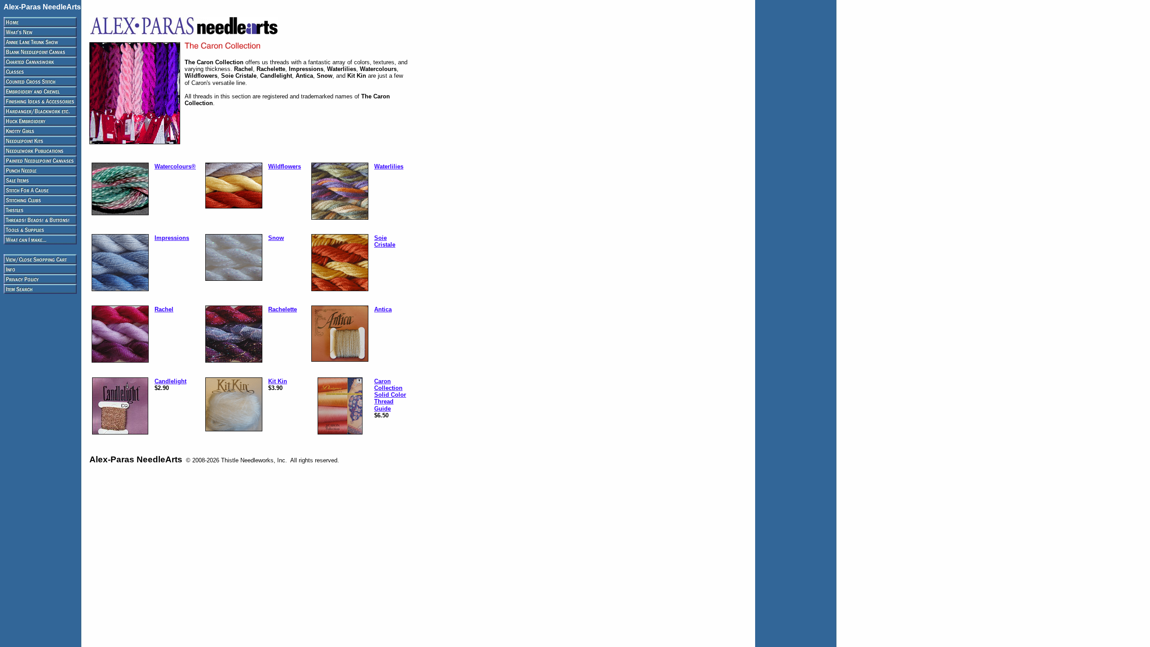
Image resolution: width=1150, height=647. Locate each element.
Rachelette (282, 309)
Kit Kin (277, 381)
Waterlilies (388, 166)
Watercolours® (175, 166)
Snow (276, 238)
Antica (383, 309)
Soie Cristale (384, 241)
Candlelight (170, 381)
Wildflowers (284, 166)
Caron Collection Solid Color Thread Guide (390, 395)
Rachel (164, 309)
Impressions (172, 238)
